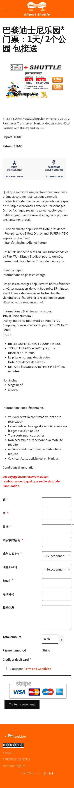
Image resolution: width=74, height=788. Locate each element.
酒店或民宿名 (13, 540)
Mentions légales (14, 766)
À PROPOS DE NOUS (16, 759)
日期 (7, 526)
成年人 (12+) (12, 553)
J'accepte (30, 668)
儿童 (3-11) (10, 567)
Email (8, 580)
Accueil (7, 753)
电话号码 (8, 594)
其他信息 (8, 607)
